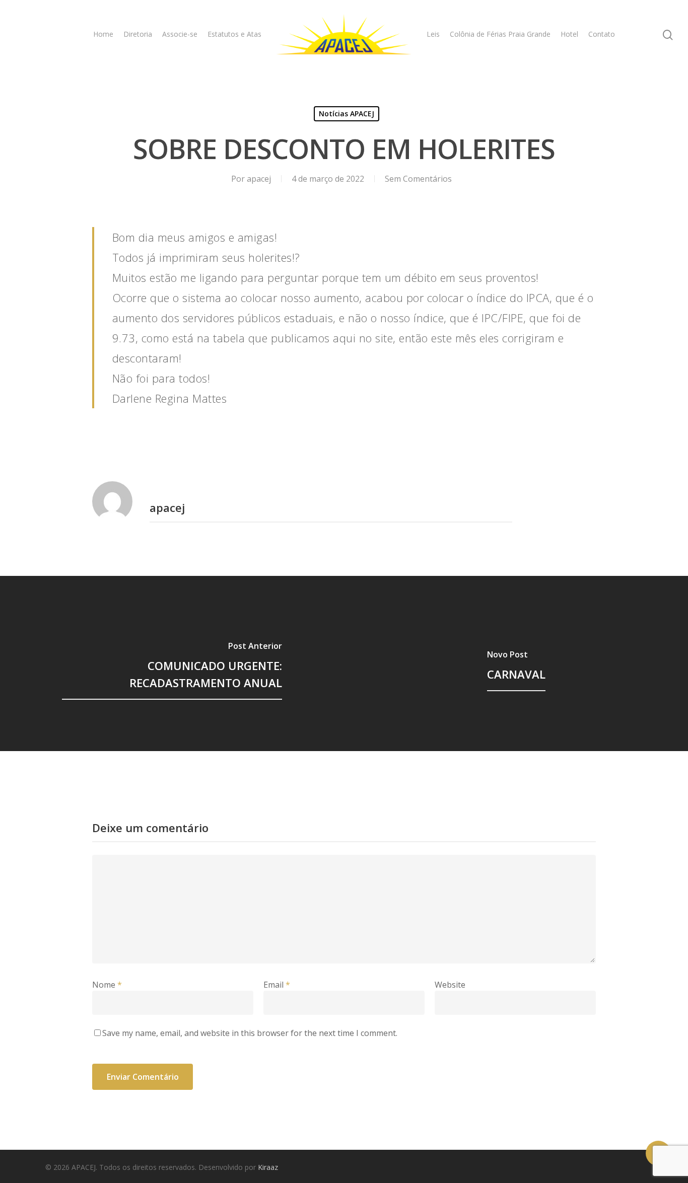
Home (103, 34)
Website (450, 984)
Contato (601, 34)
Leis (433, 34)
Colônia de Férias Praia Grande (500, 34)
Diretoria (137, 34)
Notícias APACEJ (346, 113)
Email (276, 984)
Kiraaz (268, 1167)
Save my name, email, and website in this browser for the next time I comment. (249, 1033)
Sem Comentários (418, 178)
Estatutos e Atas (234, 34)
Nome (107, 984)
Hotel (569, 34)
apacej (259, 178)
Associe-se (179, 34)
